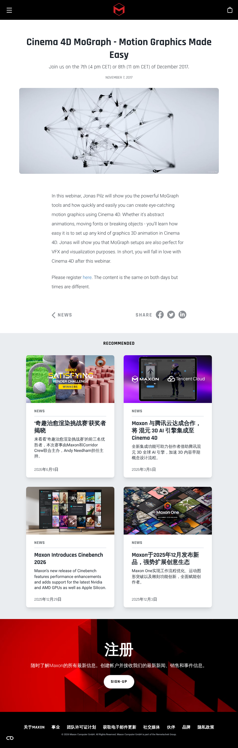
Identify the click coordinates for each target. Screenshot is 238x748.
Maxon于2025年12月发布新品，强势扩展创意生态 (165, 558)
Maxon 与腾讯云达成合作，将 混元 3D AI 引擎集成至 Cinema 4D (166, 431)
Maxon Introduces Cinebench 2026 (68, 558)
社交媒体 (151, 727)
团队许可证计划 (81, 727)
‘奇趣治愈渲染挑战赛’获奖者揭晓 (70, 427)
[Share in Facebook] (160, 315)
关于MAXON (34, 727)
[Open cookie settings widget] (10, 738)
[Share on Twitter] (171, 315)
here (87, 277)
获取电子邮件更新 (119, 727)
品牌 (186, 727)
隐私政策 (206, 727)
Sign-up (119, 681)
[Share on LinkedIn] (182, 315)
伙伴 (171, 727)
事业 (56, 727)
